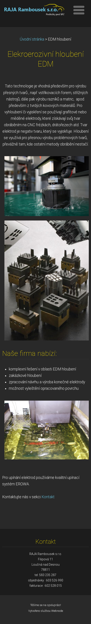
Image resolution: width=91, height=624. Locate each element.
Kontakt (48, 497)
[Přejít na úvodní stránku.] (33, 10)
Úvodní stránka (32, 39)
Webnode (57, 610)
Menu (78, 10)
